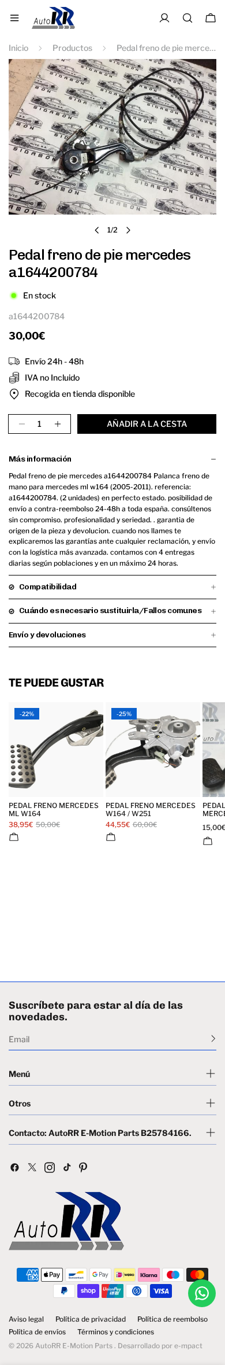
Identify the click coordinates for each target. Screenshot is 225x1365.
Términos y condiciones (115, 1332)
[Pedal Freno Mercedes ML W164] (56, 749)
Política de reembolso (172, 1319)
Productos (72, 48)
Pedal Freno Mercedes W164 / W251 (151, 810)
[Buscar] (187, 18)
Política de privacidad (90, 1319)
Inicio (18, 48)
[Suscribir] (213, 1038)
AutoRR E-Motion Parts (73, 1345)
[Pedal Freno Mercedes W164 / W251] (153, 749)
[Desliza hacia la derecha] (128, 230)
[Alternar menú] (14, 18)
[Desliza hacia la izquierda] (97, 230)
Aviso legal (26, 1319)
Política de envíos (37, 1332)
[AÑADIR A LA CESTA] (14, 837)
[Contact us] (202, 1293)
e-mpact (188, 1345)
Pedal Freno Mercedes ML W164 (54, 810)
